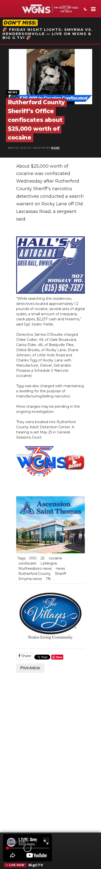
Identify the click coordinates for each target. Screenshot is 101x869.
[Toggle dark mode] (84, 9)
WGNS (55, 148)
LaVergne (48, 563)
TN (48, 579)
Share (25, 656)
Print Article (30, 668)
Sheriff (60, 573)
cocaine (55, 558)
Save (59, 657)
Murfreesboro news (35, 568)
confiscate (27, 563)
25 (42, 558)
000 (33, 558)
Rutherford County (34, 573)
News (12, 92)
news (60, 568)
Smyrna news (30, 579)
